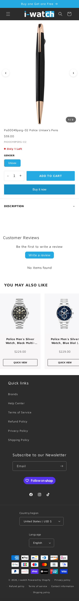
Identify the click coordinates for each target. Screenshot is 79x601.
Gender (9, 155)
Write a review (39, 255)
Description (14, 206)
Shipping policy (41, 592)
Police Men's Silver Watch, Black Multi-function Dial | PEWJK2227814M (20, 341)
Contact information (62, 586)
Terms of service (38, 586)
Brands (13, 394)
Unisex (12, 163)
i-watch (22, 580)
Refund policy (17, 586)
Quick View (20, 362)
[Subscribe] (61, 466)
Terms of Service (20, 412)
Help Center (16, 403)
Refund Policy (18, 421)
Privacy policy (62, 580)
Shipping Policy (18, 439)
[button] (8, 14)
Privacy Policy (18, 430)
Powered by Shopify (39, 580)
